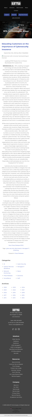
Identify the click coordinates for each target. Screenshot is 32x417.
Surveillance (7, 278)
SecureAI (16, 353)
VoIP (18, 278)
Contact (16, 10)
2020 (5, 292)
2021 (23, 290)
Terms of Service (16, 395)
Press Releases (19, 253)
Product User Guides (16, 368)
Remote (14, 14)
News (26, 7)
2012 (23, 297)
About (5, 7)
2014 (5, 297)
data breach (18, 248)
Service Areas (16, 391)
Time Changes (16, 366)
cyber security (10, 248)
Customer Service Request (16, 364)
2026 (5, 287)
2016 (14, 295)
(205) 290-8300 (16, 18)
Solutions (11, 7)
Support (7, 14)
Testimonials (19, 7)
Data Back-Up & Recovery (16, 349)
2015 (23, 295)
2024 (23, 287)
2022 (14, 290)
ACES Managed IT (16, 345)
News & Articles (16, 362)
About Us (16, 385)
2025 (14, 287)
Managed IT (25, 248)
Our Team (16, 387)
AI (4, 264)
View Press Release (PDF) (16, 245)
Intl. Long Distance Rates (16, 374)
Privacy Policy (16, 393)
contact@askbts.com (17, 324)
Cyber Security (21, 264)
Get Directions (16, 316)
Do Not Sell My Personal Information (21, 415)
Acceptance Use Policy (16, 397)
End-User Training (16, 370)
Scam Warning (16, 372)
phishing (16, 250)
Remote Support (16, 376)
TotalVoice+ (16, 343)
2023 (5, 290)
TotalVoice (16, 341)
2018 (23, 292)
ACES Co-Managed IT (16, 347)
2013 (14, 297)
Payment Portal (23, 14)
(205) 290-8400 (18, 320)
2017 (5, 295)
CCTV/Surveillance (16, 351)
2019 (14, 292)
